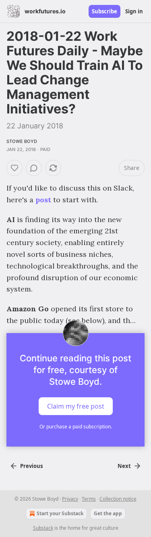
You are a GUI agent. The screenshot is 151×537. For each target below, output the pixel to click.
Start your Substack (60, 513)
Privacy (70, 498)
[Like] (14, 168)
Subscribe (104, 11)
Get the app (108, 513)
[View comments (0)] (34, 168)
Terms (89, 498)
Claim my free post (75, 406)
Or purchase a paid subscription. (75, 426)
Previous (31, 466)
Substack (43, 527)
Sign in (134, 11)
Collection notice (118, 498)
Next (124, 466)
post (43, 199)
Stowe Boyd (21, 141)
